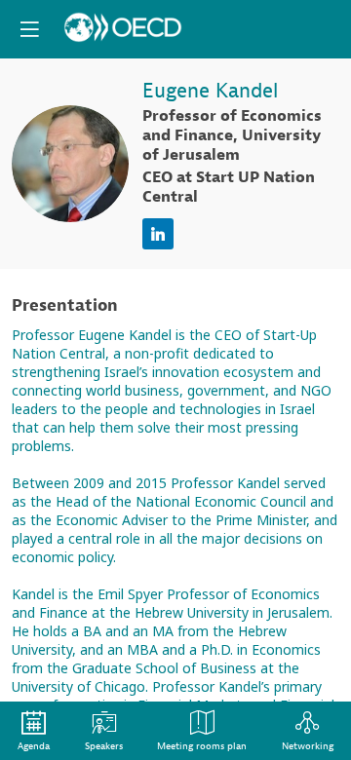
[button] (29, 29)
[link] (34, 731)
